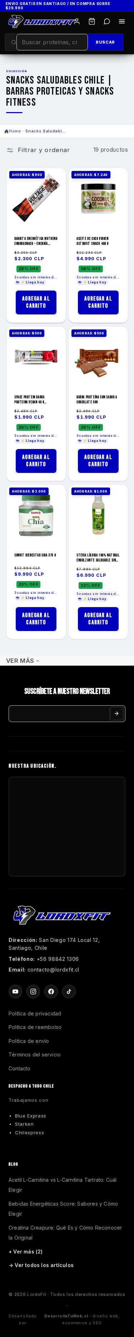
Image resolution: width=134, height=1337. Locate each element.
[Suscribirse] (116, 713)
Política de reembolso (35, 1027)
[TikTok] (69, 991)
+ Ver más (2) (26, 1251)
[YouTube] (15, 991)
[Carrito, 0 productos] (92, 21)
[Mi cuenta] (77, 21)
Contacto (20, 1068)
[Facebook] (51, 991)
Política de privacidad (35, 1013)
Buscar (105, 42)
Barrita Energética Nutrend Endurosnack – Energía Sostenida (36, 242)
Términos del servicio (35, 1054)
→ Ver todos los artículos (41, 1265)
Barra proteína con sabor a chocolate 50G (96, 399)
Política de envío (29, 1041)
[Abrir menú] (122, 21)
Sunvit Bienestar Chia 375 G (35, 555)
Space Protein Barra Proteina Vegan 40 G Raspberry (29, 400)
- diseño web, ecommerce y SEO (81, 1319)
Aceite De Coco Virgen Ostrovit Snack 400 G (92, 241)
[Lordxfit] (42, 21)
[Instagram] (33, 991)
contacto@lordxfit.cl (53, 970)
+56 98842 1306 (58, 959)
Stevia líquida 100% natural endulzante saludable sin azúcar (97, 558)
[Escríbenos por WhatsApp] (107, 21)
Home (15, 130)
